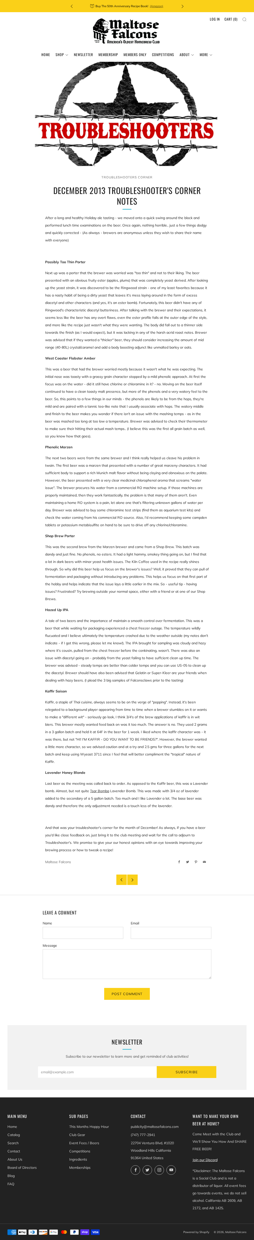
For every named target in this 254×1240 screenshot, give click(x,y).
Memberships (80, 1167)
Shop (60, 54)
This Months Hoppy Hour (89, 1126)
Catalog (13, 1135)
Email (135, 923)
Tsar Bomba (99, 791)
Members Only (135, 54)
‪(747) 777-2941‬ (143, 1135)
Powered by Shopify (196, 1232)
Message (50, 945)
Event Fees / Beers (84, 1143)
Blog (11, 1176)
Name (47, 923)
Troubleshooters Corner (127, 177)
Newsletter (83, 54)
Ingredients (78, 1159)
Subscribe (187, 1072)
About (185, 54)
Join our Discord (205, 1160)
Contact (13, 1151)
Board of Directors (22, 1167)
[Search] (244, 19)
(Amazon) (156, 6)
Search (13, 1143)
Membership (108, 54)
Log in (215, 19)
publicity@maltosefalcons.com (155, 1126)
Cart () (231, 19)
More (204, 54)
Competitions (163, 54)
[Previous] (71, 6)
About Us (14, 1159)
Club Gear (77, 1135)
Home (45, 54)
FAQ (10, 1184)
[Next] (182, 6)
